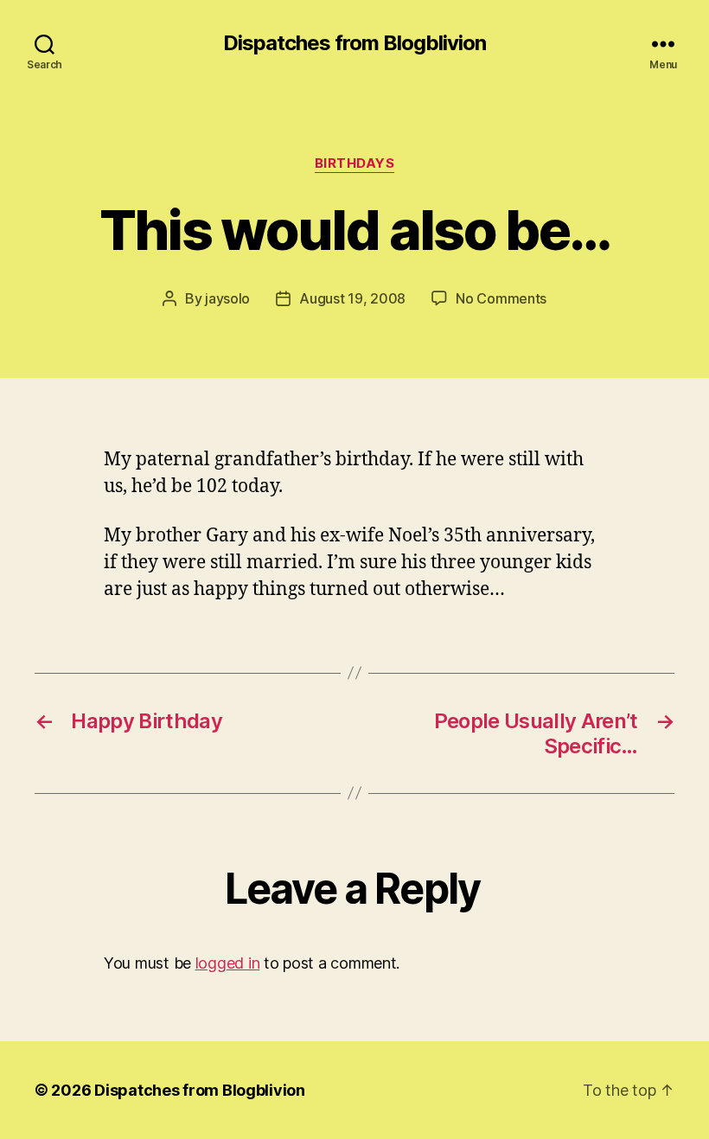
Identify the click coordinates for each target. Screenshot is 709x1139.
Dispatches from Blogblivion (354, 43)
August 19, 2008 (352, 298)
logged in (227, 963)
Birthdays (355, 163)
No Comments (501, 298)
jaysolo (227, 298)
